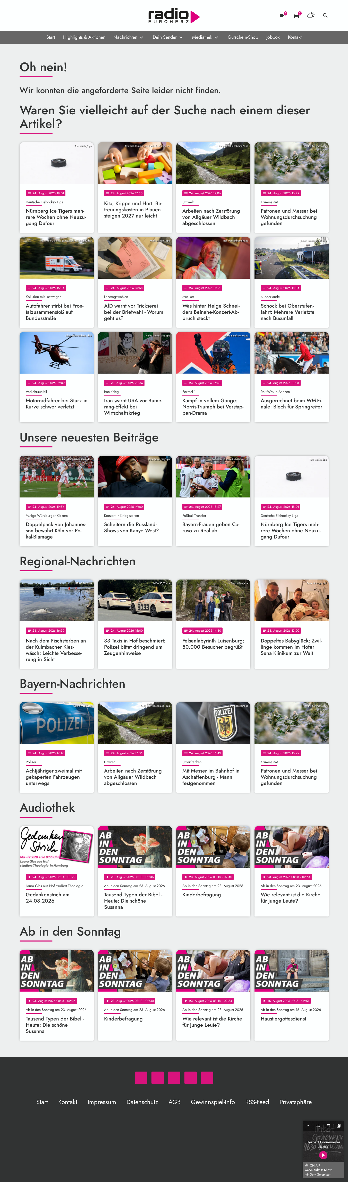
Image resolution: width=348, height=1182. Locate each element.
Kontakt (295, 37)
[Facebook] (35, 15)
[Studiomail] (55, 15)
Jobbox (273, 37)
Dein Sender (165, 37)
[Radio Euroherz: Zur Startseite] (174, 15)
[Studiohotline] (66, 15)
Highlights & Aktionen (84, 37)
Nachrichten (125, 37)
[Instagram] (45, 15)
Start (50, 37)
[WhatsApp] (25, 15)
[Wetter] (311, 15)
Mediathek (202, 37)
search (325, 15)
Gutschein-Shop (243, 37)
